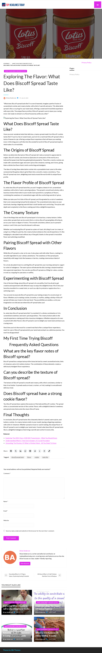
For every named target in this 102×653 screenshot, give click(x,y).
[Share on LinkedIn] (20, 451)
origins (37, 457)
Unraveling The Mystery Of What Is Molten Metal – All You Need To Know (30, 443)
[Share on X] (16, 451)
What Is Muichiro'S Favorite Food (22, 63)
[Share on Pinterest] (30, 451)
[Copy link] (49, 451)
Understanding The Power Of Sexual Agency (47, 607)
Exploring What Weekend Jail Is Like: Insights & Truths (16, 607)
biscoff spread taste (18, 457)
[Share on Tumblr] (40, 451)
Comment (7, 473)
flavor (29, 457)
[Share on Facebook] (11, 451)
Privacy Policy (86, 62)
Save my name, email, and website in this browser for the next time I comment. (30, 531)
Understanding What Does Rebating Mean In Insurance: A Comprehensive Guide (16, 633)
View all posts (25, 563)
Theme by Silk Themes (11, 650)
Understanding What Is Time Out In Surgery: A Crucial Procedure (27, 441)
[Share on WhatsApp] (25, 451)
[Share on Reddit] (35, 451)
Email (5, 511)
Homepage (6, 63)
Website (6, 520)
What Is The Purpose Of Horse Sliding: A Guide (46, 634)
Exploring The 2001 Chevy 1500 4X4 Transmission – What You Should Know (31, 438)
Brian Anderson (11, 98)
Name (5, 501)
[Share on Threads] (44, 451)
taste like (45, 457)
